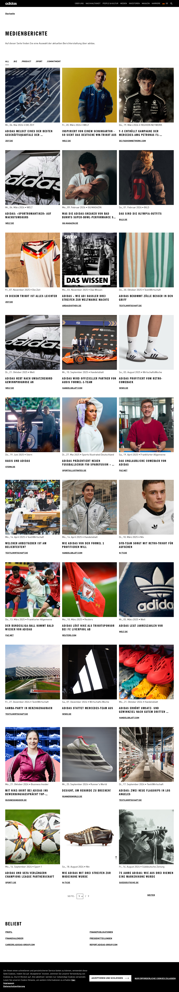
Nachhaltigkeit (93, 3)
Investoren (134, 3)
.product (26, 62)
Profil (8, 932)
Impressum (8, 983)
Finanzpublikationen (101, 932)
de (167, 3)
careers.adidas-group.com (20, 945)
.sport (38, 62)
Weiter (151, 895)
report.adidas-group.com (103, 945)
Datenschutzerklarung (14, 986)
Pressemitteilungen (101, 938)
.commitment (54, 62)
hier (73, 980)
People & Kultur (110, 3)
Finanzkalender (14, 938)
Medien (123, 3)
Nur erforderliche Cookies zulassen (155, 979)
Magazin (146, 3)
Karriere (156, 3)
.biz (15, 62)
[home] (11, 3)
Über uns (79, 3)
